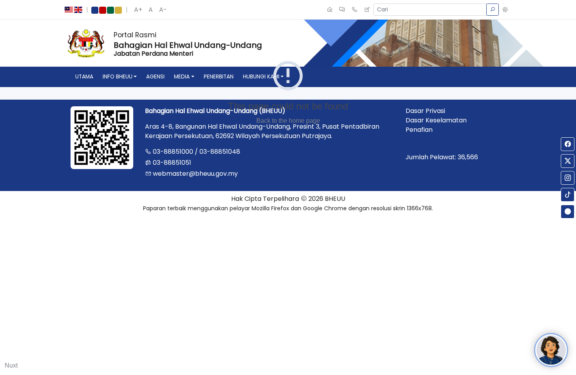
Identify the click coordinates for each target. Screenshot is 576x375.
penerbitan (219, 76)
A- (163, 9)
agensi (155, 76)
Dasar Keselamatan (436, 120)
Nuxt (11, 365)
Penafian (419, 129)
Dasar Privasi (425, 110)
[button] (505, 10)
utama (84, 76)
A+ (138, 9)
